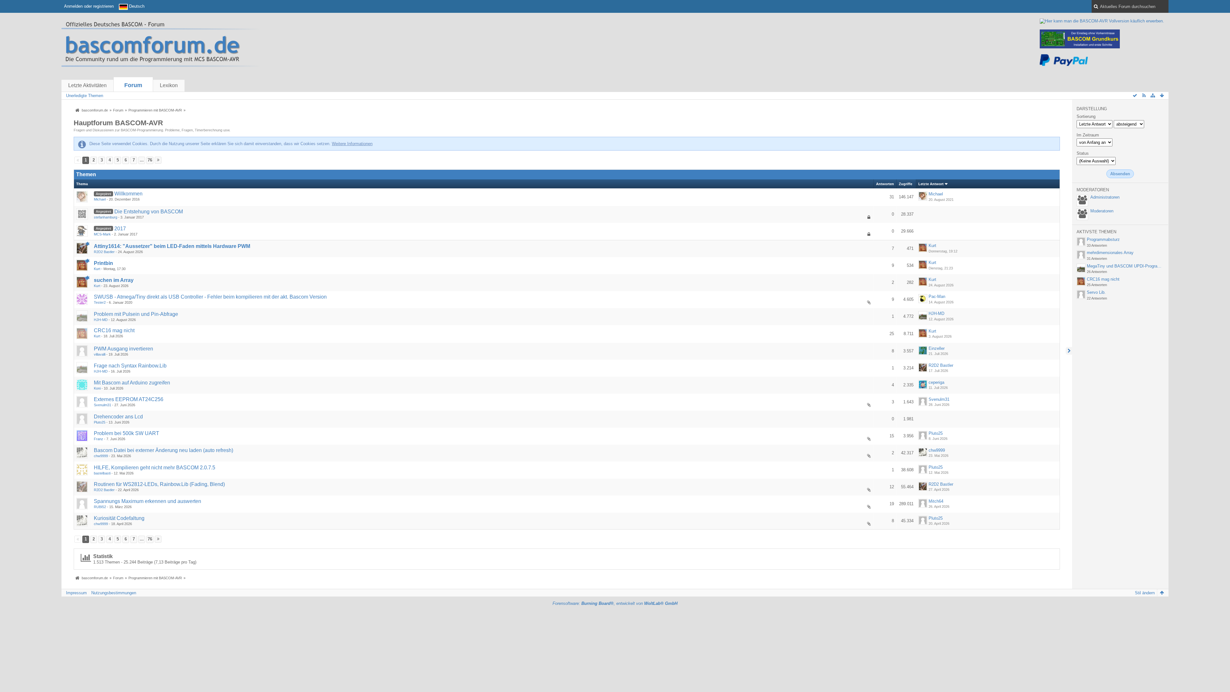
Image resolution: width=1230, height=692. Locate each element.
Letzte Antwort (931, 184)
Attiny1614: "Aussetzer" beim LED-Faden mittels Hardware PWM (172, 246)
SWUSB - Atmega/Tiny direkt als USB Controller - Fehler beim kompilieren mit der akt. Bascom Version (210, 297)
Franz (98, 439)
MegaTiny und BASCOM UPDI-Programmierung (1131, 266)
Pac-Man (937, 296)
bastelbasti (102, 473)
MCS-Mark (102, 234)
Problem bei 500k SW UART (126, 433)
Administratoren (1104, 197)
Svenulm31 (102, 405)
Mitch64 (936, 501)
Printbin (103, 263)
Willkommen (128, 193)
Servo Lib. (1096, 292)
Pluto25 (99, 422)
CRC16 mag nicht (114, 330)
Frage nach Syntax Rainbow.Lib (130, 365)
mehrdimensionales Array (1110, 252)
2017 (120, 228)
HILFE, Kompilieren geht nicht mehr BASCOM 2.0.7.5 (154, 467)
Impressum (76, 592)
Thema (82, 184)
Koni (97, 388)
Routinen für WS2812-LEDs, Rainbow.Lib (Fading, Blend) (159, 484)
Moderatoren (1101, 211)
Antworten (885, 184)
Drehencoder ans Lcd (118, 416)
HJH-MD (101, 320)
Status (1083, 153)
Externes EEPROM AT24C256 (128, 399)
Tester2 (100, 302)
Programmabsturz (1103, 239)
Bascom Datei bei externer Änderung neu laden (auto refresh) (163, 450)
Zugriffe (905, 184)
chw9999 (101, 456)
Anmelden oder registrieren (89, 6)
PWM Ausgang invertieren (123, 348)
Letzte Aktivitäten (87, 85)
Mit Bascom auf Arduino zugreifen (132, 382)
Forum (133, 85)
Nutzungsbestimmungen (113, 592)
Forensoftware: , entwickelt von (615, 603)
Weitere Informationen (352, 143)
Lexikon (169, 85)
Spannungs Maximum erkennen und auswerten (147, 501)
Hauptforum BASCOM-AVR (118, 123)
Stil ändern (1145, 592)
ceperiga (936, 382)
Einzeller (937, 348)
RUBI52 (100, 507)
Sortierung (1086, 116)
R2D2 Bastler (104, 252)
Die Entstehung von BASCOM (148, 211)
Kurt (932, 245)
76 (150, 160)
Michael (100, 199)
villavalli (99, 354)
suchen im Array (114, 280)
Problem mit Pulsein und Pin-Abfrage (136, 314)
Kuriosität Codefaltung (119, 518)
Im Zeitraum (1088, 135)
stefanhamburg (105, 217)
